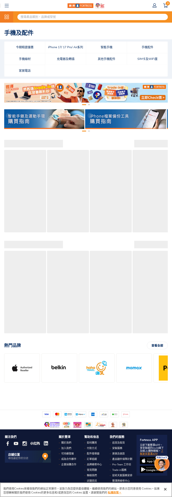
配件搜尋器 (93, 453)
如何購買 (92, 442)
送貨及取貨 (118, 442)
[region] (86, 490)
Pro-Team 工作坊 (121, 464)
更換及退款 (118, 453)
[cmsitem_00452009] (43, 119)
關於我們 (66, 442)
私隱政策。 (114, 492)
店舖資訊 (92, 481)
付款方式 (92, 448)
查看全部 (157, 346)
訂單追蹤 (92, 459)
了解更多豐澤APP (151, 452)
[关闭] (165, 489)
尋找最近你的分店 (18, 458)
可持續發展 (67, 453)
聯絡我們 (92, 475)
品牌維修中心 (94, 464)
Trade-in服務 (119, 470)
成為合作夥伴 (68, 459)
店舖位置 (14, 455)
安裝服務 (117, 448)
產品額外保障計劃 (122, 459)
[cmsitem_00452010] (125, 119)
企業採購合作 (68, 464)
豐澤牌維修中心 (121, 481)
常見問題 (92, 470)
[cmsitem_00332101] (86, 93)
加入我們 (66, 448)
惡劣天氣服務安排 (122, 475)
